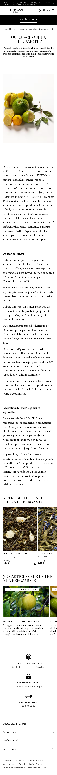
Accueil (6, 29)
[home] (16, 11)
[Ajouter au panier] (35, 563)
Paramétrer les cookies (37, 767)
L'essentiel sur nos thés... (27, 29)
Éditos (12, 29)
